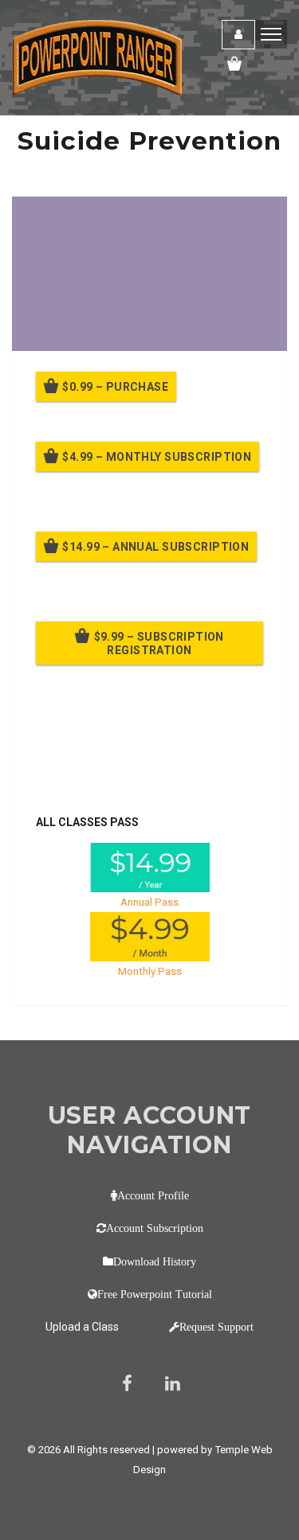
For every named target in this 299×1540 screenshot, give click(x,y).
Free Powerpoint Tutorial (154, 1294)
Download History (154, 1261)
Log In (153, 754)
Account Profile (153, 1195)
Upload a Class (82, 1326)
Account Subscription (154, 1228)
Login (238, 34)
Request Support (216, 1326)
